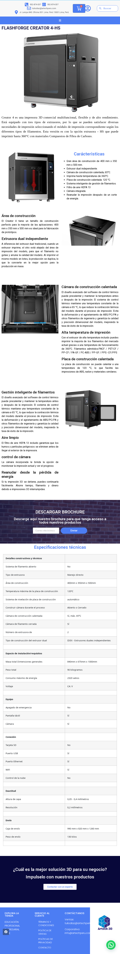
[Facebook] (6, 932)
